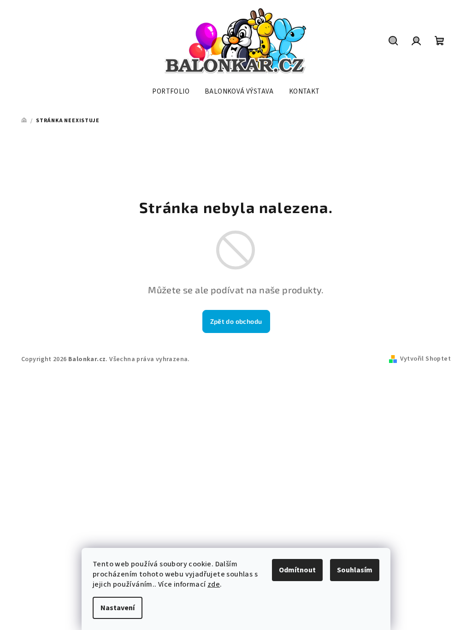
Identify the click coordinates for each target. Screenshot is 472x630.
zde (213, 584)
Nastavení (117, 608)
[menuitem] (171, 91)
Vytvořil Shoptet (425, 358)
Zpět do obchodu (236, 321)
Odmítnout (297, 570)
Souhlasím (354, 570)
